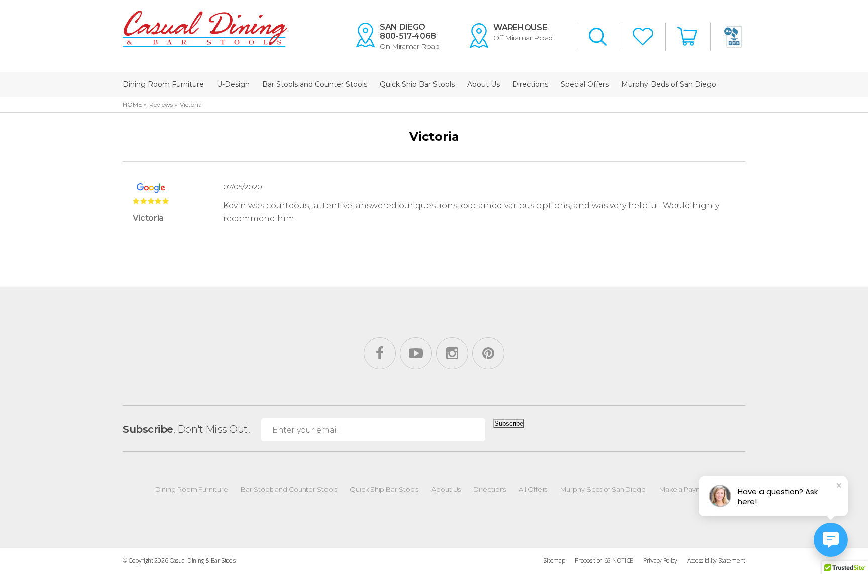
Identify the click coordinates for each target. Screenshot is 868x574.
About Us (483, 84)
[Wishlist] (643, 37)
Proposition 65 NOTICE (604, 560)
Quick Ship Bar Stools (417, 84)
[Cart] (688, 36)
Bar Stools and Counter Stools (314, 84)
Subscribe (508, 423)
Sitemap (554, 560)
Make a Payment (686, 489)
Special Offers (585, 84)
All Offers (533, 489)
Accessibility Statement (716, 560)
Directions (530, 84)
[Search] (598, 38)
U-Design (233, 84)
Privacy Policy (660, 560)
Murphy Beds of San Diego (668, 84)
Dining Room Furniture (163, 84)
